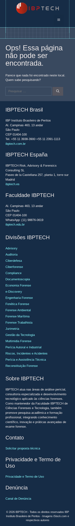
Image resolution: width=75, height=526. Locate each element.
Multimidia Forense (18, 341)
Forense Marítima (17, 316)
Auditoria (11, 254)
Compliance (13, 273)
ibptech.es (12, 184)
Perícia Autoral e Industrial (23, 347)
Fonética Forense (17, 304)
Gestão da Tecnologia (20, 335)
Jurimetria (12, 328)
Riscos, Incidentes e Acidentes (26, 353)
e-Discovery (13, 291)
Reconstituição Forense (21, 366)
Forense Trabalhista (18, 322)
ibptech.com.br (15, 144)
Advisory (11, 248)
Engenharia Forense (19, 298)
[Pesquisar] (57, 91)
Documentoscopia (17, 279)
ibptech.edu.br (15, 224)
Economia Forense (18, 285)
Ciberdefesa (13, 260)
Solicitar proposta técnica (22, 448)
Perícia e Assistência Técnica (25, 359)
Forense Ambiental (18, 310)
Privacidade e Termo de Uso (24, 476)
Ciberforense (14, 267)
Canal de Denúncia (18, 498)
